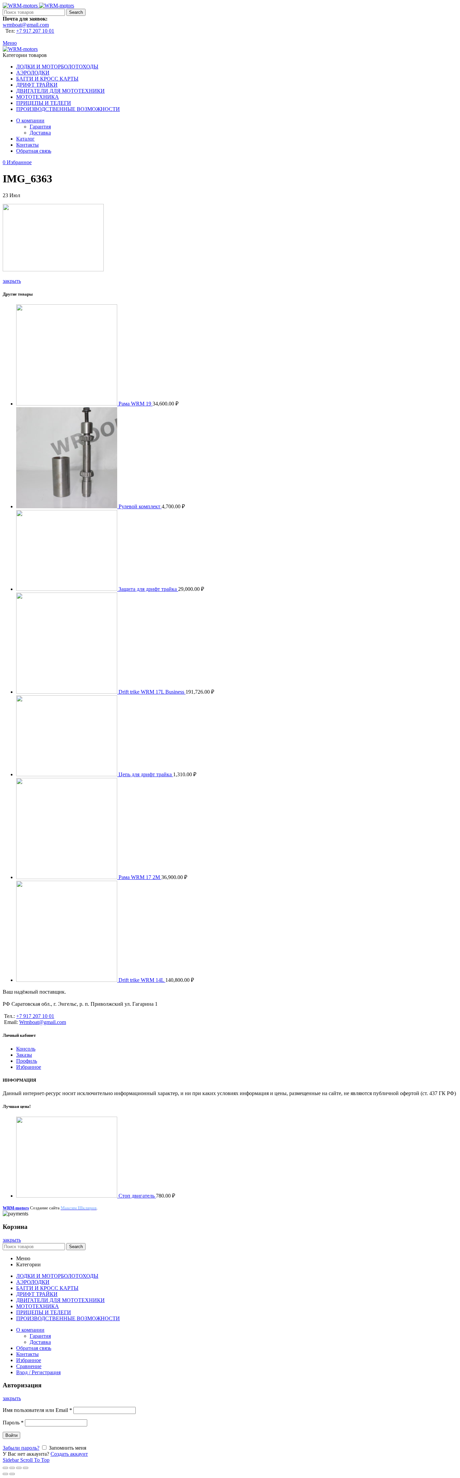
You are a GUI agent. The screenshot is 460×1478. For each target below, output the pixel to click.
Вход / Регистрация (38, 1372)
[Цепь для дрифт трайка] (67, 774)
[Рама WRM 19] (67, 403)
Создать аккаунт (69, 1454)
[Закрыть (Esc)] (5, 1468)
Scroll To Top (35, 1460)
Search (76, 12)
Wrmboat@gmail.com (42, 1022)
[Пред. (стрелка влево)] (5, 1474)
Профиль (26, 1061)
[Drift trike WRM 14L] (67, 980)
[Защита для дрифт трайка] (67, 589)
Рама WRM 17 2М (140, 877)
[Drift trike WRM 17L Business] (67, 692)
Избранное (28, 1067)
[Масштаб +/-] (25, 1468)
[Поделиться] (12, 1468)
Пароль (13, 1422)
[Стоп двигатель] (67, 1196)
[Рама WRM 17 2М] (67, 877)
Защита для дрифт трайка (148, 589)
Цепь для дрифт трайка (146, 774)
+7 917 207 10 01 (35, 31)
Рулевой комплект (140, 506)
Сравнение (28, 1366)
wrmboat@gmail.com (26, 25)
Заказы (24, 1055)
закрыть (12, 281)
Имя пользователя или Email (37, 1410)
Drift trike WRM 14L (142, 980)
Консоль (25, 1049)
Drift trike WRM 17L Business (152, 692)
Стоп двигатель (137, 1196)
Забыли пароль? (21, 1448)
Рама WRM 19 (136, 403)
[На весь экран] (19, 1468)
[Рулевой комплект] (67, 506)
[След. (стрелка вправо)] (12, 1474)
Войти (11, 1435)
